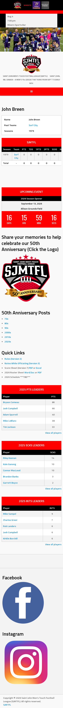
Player (6, 396)
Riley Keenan (9, 458)
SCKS (52, 452)
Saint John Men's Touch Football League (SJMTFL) (25, 76)
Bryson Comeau (11, 402)
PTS (53, 396)
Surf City (33, 125)
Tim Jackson (9, 427)
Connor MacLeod (11, 470)
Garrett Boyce (10, 482)
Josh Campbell (10, 408)
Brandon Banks (10, 476)
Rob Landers (9, 526)
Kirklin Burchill (10, 538)
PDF (31, 368)
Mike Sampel (9, 513)
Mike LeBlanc (9, 420)
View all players (53, 432)
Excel (39, 368)
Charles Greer (10, 520)
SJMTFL (7, 704)
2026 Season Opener (31, 198)
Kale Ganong (9, 464)
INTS (52, 508)
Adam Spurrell (10, 414)
